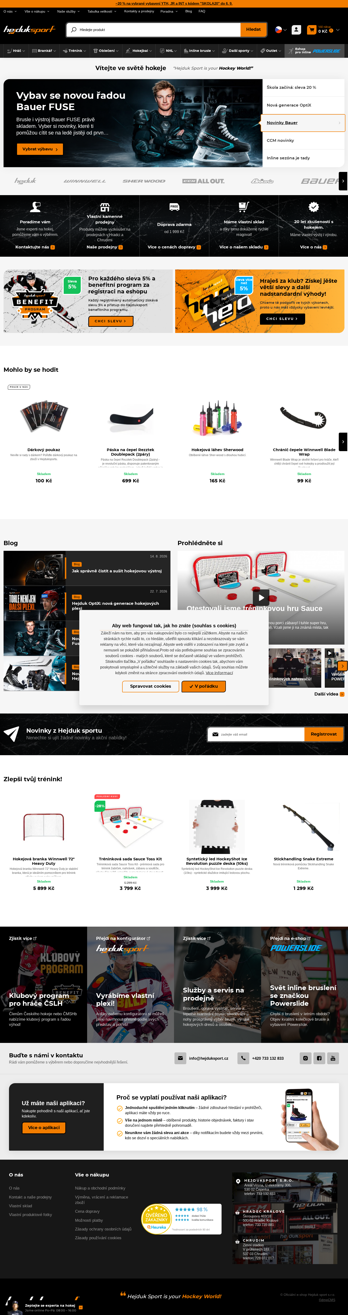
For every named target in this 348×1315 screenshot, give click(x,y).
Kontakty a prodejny (139, 11)
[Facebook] (319, 1058)
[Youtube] (333, 1058)
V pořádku (206, 686)
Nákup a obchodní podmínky (100, 1188)
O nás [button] (8, 11)
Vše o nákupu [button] (35, 11)
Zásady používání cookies (98, 1238)
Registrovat (324, 734)
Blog (188, 11)
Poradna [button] (167, 11)
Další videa (326, 694)
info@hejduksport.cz (208, 1058)
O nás (14, 1188)
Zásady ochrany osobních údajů (103, 1229)
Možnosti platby (89, 1220)
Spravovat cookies (150, 686)
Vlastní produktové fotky (30, 1214)
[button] (16, 51)
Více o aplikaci (44, 1128)
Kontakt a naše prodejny (30, 1197)
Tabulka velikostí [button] (100, 11)
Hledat (253, 29)
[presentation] (343, 181)
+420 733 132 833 (268, 1058)
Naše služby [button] (66, 11)
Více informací (219, 673)
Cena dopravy (87, 1211)
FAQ (202, 11)
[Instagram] (306, 1058)
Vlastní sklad (20, 1206)
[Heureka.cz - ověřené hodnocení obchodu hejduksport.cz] (181, 1218)
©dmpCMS (327, 1300)
